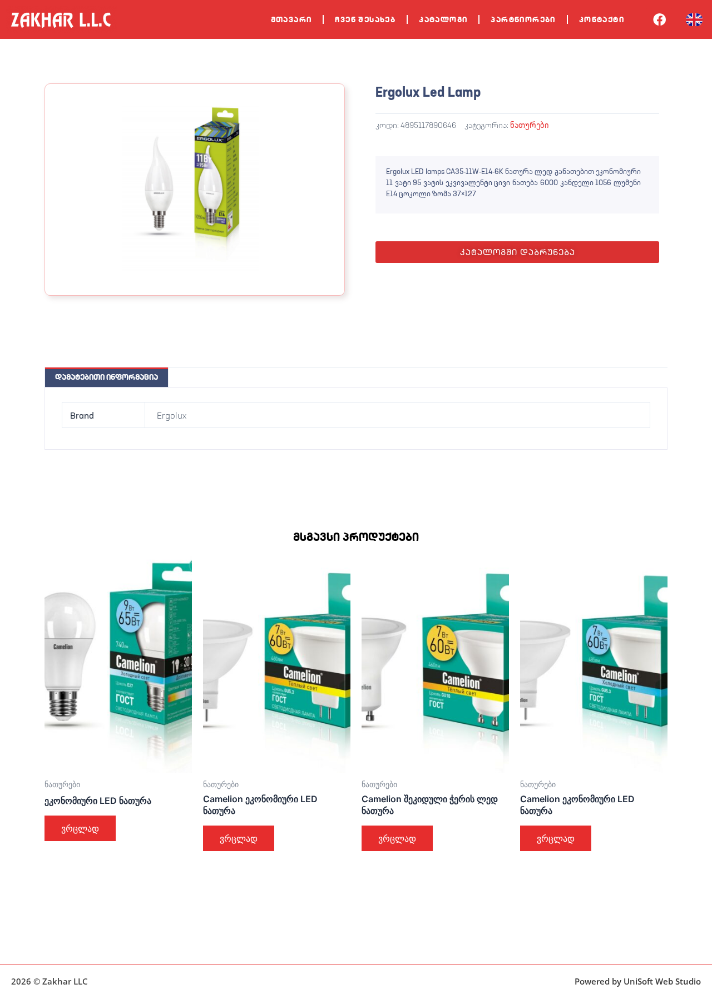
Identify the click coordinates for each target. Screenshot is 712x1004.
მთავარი (291, 19)
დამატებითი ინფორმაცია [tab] (106, 377)
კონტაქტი (601, 19)
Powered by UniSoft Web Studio (638, 981)
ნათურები (529, 125)
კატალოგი (443, 19)
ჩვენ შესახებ (365, 19)
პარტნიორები (523, 19)
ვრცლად (80, 828)
